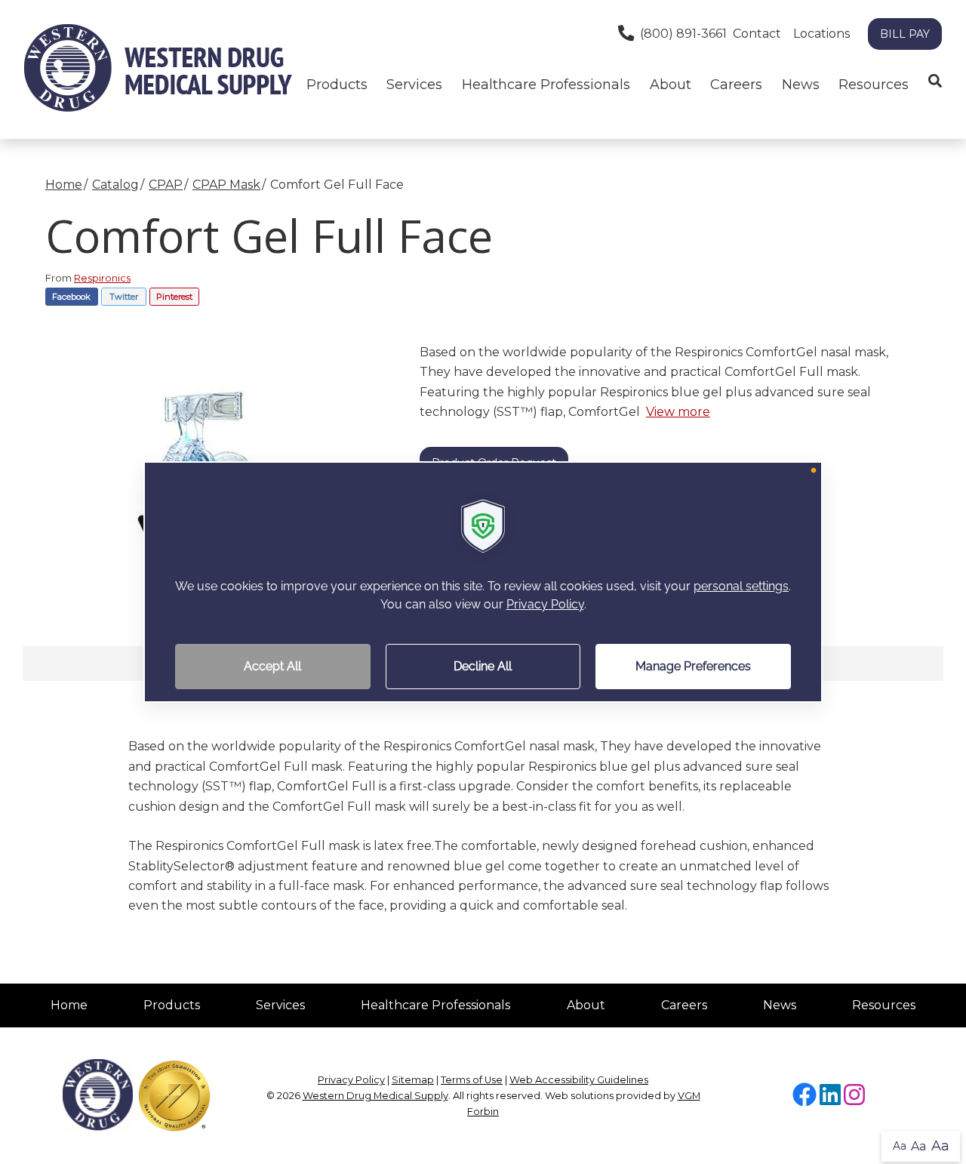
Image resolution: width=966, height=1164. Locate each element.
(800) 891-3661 (683, 33)
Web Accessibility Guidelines (578, 1079)
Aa (899, 1146)
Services (280, 1005)
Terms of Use (472, 1079)
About (670, 84)
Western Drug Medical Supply (375, 1095)
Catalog (115, 184)
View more (678, 412)
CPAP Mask (226, 184)
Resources (873, 84)
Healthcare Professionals (435, 1005)
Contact (757, 33)
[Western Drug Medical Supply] (158, 69)
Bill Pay (905, 34)
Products (337, 84)
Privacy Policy (351, 1079)
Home (63, 184)
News (801, 84)
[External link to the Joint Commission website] (174, 1095)
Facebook (71, 296)
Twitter (123, 296)
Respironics (102, 278)
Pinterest (174, 296)
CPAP (166, 184)
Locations (821, 33)
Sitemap (413, 1079)
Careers (736, 84)
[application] (483, 582)
